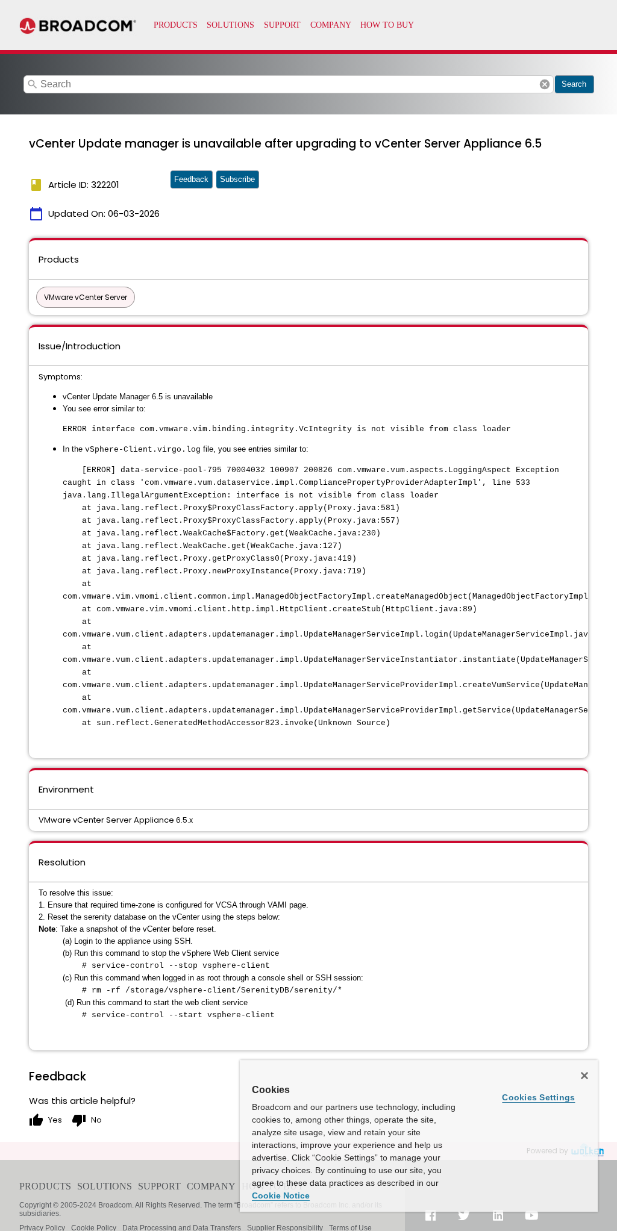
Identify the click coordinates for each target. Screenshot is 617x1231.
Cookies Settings (538, 1097)
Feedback (191, 179)
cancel (545, 84)
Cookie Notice (281, 1195)
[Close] (584, 1075)
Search (574, 84)
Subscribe (237, 179)
